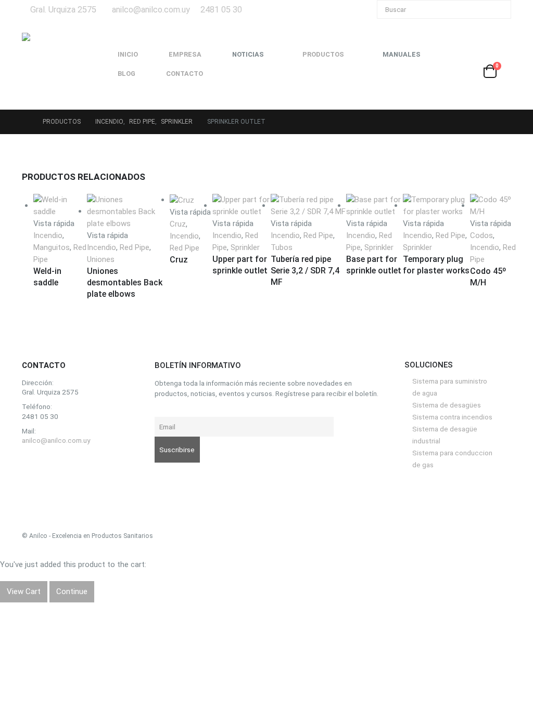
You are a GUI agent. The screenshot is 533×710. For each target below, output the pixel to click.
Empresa (185, 54)
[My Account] (502, 57)
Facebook (32, 465)
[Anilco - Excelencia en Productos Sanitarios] (53, 64)
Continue (71, 591)
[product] (493, 206)
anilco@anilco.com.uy (151, 10)
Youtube (55, 465)
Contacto (184, 73)
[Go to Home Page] (25, 122)
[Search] (496, 9)
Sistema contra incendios (452, 417)
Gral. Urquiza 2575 (63, 10)
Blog (126, 73)
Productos (323, 54)
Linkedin (78, 465)
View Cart (24, 591)
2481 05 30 (221, 10)
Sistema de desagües (446, 405)
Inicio (128, 54)
